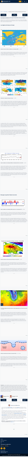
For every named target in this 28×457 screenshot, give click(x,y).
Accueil (1, 11)
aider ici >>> (12, 421)
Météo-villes (2, 441)
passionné (18, 407)
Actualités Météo (5, 11)
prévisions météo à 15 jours (18, 413)
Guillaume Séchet (9, 407)
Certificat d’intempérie (4, 440)
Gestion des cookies (3, 452)
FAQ (1, 442)
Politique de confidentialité (4, 451)
